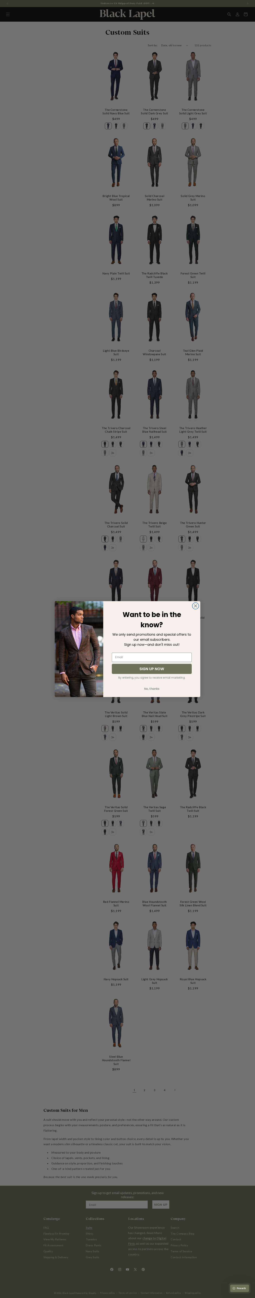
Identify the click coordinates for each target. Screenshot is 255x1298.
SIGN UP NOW (151, 668)
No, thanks (151, 689)
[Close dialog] (195, 606)
